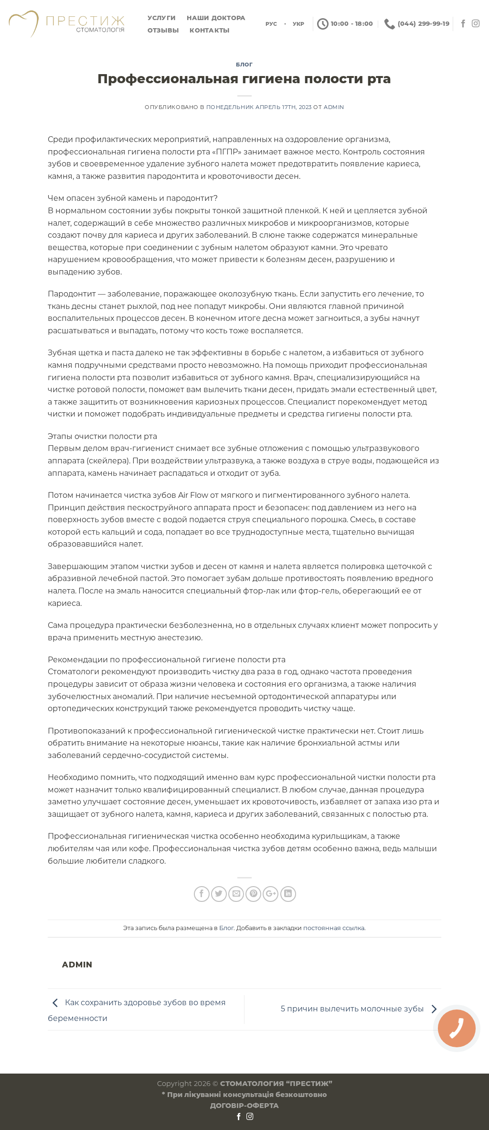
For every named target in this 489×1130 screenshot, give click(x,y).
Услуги (162, 18)
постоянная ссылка (333, 928)
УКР (299, 24)
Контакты (209, 30)
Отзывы (163, 30)
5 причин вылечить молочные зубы (353, 1008)
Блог (244, 64)
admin (334, 107)
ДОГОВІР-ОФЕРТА (244, 1105)
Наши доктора (216, 18)
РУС (271, 24)
